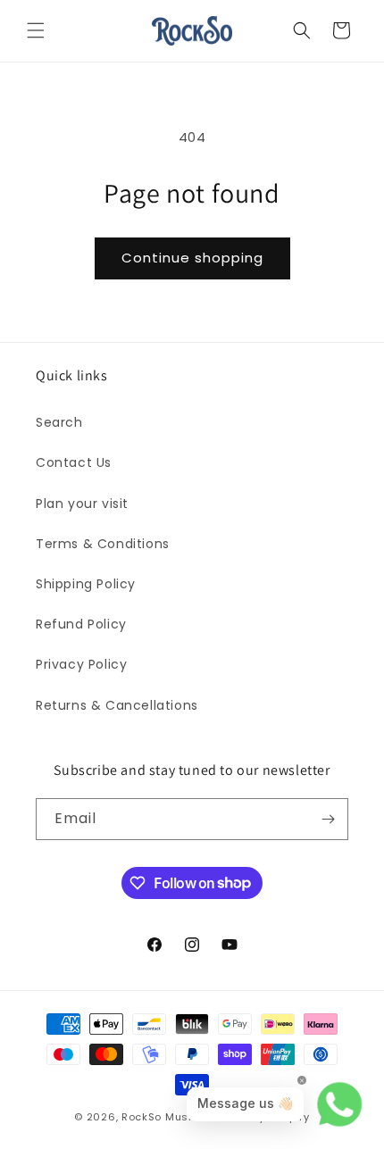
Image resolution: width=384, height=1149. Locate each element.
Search (59, 422)
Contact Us (74, 462)
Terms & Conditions (103, 544)
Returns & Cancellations (117, 705)
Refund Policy (81, 624)
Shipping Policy (86, 584)
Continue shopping (192, 257)
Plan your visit (82, 503)
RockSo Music (159, 1117)
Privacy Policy (81, 664)
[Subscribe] (327, 819)
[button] (35, 30)
